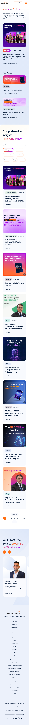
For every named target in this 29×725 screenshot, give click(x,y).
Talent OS (14, 663)
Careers (14, 633)
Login (14, 693)
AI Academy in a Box (14, 674)
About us (14, 624)
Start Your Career (14, 685)
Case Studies (14, 643)
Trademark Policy (10, 714)
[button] (18, 3)
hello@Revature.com (18, 616)
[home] (6, 3)
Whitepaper (14, 655)
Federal (14, 677)
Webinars (14, 649)
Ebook (14, 646)
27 (24, 518)
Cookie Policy (20, 714)
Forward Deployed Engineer (14, 665)
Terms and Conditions (14, 706)
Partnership (15, 627)
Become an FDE (14, 687)
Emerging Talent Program (14, 668)
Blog (14, 640)
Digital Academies (14, 671)
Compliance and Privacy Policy (14, 710)
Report (14, 652)
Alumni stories (14, 630)
